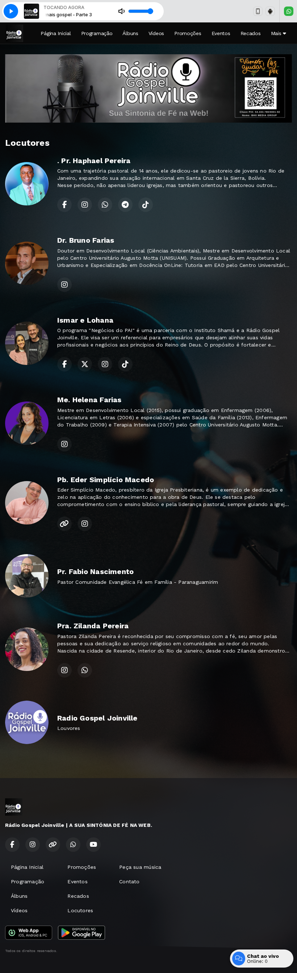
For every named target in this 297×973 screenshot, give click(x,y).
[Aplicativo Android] (270, 11)
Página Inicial (56, 33)
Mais (277, 33)
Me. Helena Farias (89, 399)
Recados (250, 33)
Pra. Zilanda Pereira (93, 625)
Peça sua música (140, 867)
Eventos (221, 33)
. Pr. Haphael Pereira (93, 160)
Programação (97, 33)
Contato (129, 881)
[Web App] (258, 11)
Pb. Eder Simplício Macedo (105, 479)
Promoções (187, 33)
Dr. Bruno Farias (85, 240)
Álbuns (130, 33)
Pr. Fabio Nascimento (95, 571)
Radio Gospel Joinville (97, 718)
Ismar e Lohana (85, 320)
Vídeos (156, 33)
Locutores (80, 910)
